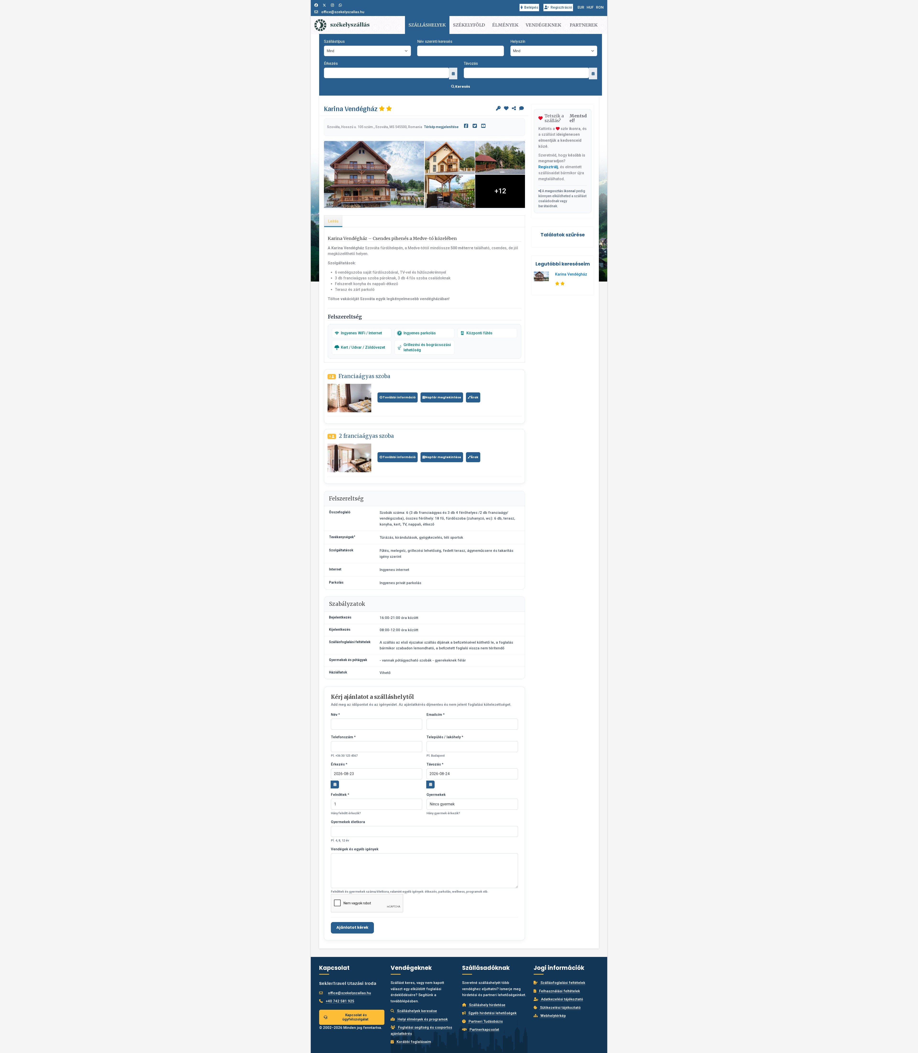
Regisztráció (561, 7)
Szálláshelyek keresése (416, 1011)
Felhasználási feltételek (559, 991)
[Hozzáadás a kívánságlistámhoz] (506, 108)
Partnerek (584, 25)
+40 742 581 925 (340, 1001)
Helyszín (517, 41)
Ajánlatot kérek (352, 927)
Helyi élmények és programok (422, 1019)
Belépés (531, 7)
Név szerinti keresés (434, 41)
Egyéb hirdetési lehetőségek (492, 1013)
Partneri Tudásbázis (485, 1021)
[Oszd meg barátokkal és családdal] (514, 108)
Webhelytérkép (553, 1016)
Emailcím (435, 714)
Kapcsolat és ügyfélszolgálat (355, 1017)
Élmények (505, 25)
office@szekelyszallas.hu (342, 12)
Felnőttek (340, 794)
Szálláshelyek (427, 25)
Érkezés (331, 63)
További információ (399, 397)
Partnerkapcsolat (484, 1029)
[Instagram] (332, 5)
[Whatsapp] (340, 5)
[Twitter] (324, 5)
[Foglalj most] (498, 108)
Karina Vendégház (571, 274)
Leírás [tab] (333, 221)
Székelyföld (469, 25)
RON (600, 7)
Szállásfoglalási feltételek (562, 983)
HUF (590, 7)
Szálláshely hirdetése (486, 1005)
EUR (581, 7)
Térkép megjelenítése (441, 127)
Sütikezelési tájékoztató (560, 1007)
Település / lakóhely (444, 737)
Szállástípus (334, 41)
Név (335, 714)
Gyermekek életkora (348, 822)
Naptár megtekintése (443, 397)
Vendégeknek (543, 25)
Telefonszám (343, 737)
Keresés (462, 86)
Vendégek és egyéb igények (354, 849)
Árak (474, 397)
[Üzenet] (521, 108)
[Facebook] (316, 5)
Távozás (471, 63)
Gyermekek (436, 794)
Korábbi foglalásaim (413, 1042)
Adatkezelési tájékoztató (561, 999)
